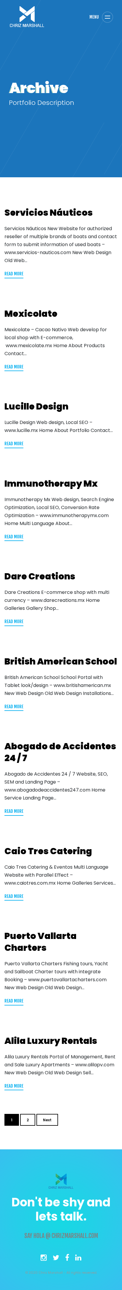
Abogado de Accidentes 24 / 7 (60, 752)
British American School (60, 661)
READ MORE (13, 274)
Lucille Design (36, 406)
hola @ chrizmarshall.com (65, 1235)
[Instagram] (44, 1258)
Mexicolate (30, 314)
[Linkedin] (78, 1258)
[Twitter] (56, 1258)
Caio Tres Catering (48, 851)
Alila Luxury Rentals (50, 1041)
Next (47, 1119)
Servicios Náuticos (48, 213)
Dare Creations (39, 576)
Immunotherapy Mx (51, 484)
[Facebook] (67, 1258)
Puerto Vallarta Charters (40, 942)
